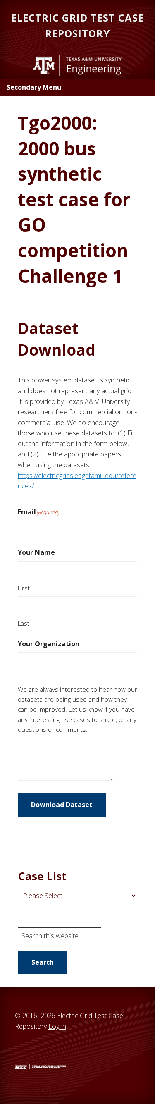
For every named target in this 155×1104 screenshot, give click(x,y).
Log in (57, 1026)
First (24, 588)
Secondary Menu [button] (34, 87)
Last (23, 623)
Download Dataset (62, 804)
